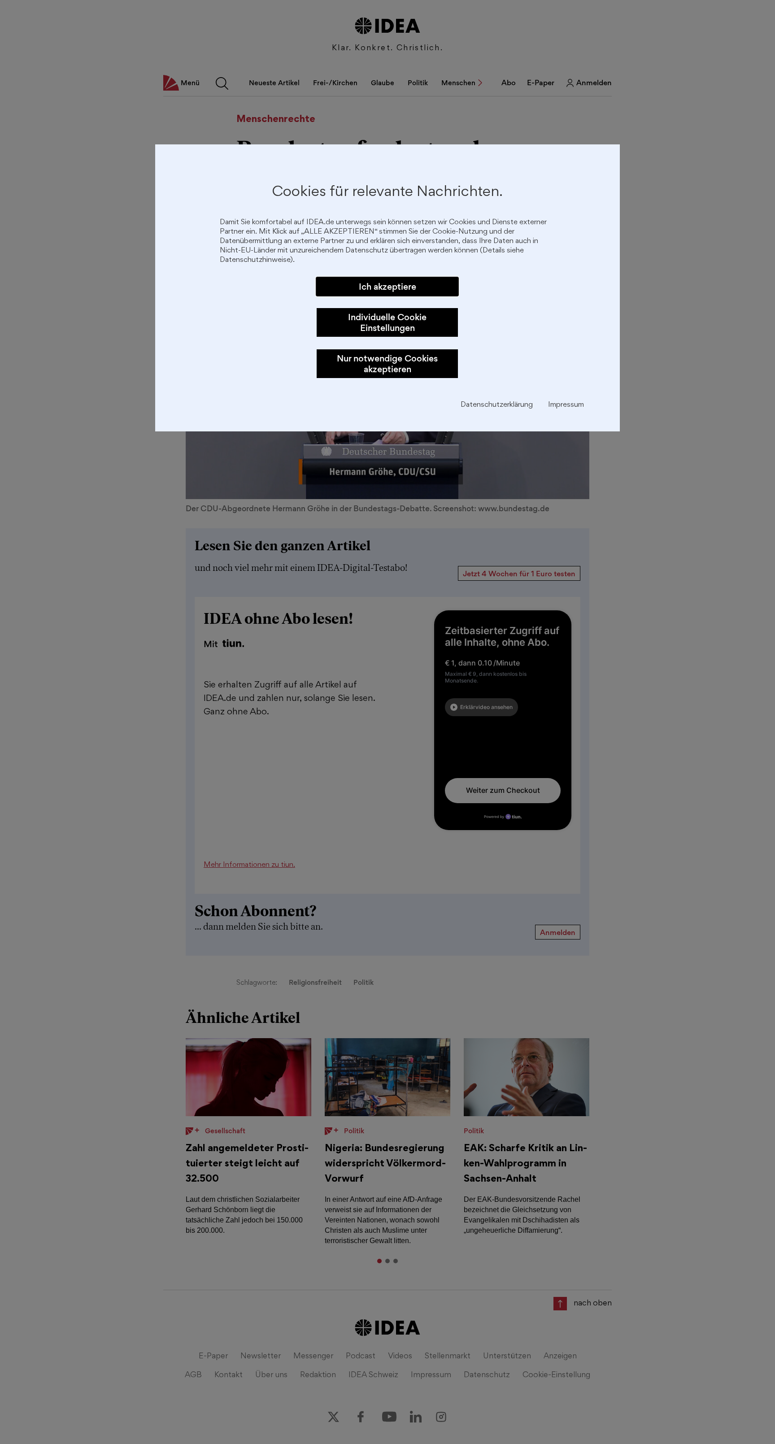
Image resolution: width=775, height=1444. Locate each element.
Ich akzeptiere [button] (387, 286)
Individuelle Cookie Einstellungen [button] (387, 322)
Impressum (566, 405)
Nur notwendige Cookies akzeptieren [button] (387, 363)
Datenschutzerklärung (497, 405)
